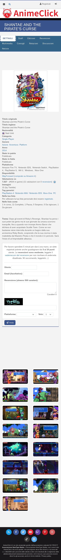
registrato (48, 199)
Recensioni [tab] (45, 38)
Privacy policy (46, 556)
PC (54, 193)
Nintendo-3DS (35, 193)
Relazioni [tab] (33, 44)
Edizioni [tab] (31, 38)
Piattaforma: (10, 314)
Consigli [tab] (21, 44)
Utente (7, 267)
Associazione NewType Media (13, 547)
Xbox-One (47, 193)
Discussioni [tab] (48, 44)
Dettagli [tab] (8, 38)
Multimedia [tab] (7, 44)
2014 (4, 150)
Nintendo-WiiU (21, 193)
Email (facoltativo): (13, 273)
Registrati (46, 4)
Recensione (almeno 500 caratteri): (21, 280)
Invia (11, 322)
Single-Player (8, 139)
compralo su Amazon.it (25, 176)
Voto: (41, 314)
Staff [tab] (20, 38)
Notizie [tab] (5, 49)
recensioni (46, 182)
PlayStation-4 (8, 193)
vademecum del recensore (17, 255)
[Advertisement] (30, 60)
